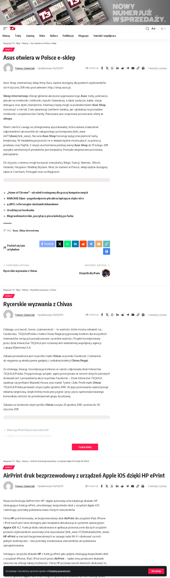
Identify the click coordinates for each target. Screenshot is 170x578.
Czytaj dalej (85, 446)
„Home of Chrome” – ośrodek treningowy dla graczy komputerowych (47, 192)
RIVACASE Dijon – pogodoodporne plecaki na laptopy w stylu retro (45, 198)
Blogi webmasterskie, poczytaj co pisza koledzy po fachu (40, 216)
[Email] (132, 68)
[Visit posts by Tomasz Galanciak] (8, 68)
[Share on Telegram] (127, 68)
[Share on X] (107, 68)
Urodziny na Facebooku (20, 210)
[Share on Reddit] (122, 68)
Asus (15, 230)
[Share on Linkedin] (117, 68)
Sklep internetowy (29, 230)
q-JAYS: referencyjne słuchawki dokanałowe (32, 204)
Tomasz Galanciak (25, 68)
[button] (156, 571)
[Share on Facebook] (102, 68)
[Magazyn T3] (12, 28)
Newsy (8, 50)
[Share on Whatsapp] (112, 68)
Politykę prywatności (59, 571)
